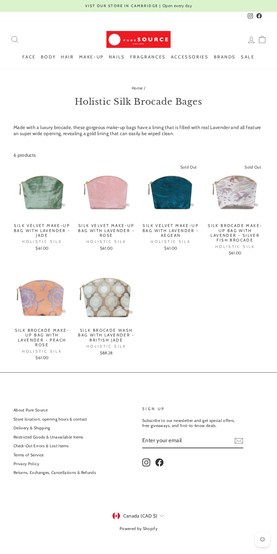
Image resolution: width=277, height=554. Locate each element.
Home (137, 88)
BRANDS (225, 56)
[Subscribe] (238, 441)
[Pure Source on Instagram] (146, 462)
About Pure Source (31, 410)
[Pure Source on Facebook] (159, 462)
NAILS (117, 56)
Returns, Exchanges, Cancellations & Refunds (55, 472)
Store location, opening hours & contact (50, 419)
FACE (28, 56)
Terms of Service (29, 455)
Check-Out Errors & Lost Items (41, 446)
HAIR (67, 56)
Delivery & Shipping (32, 428)
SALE (247, 56)
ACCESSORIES (190, 56)
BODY (48, 56)
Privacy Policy (26, 463)
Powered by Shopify (138, 528)
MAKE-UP (91, 56)
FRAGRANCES (148, 56)
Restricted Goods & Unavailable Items (48, 437)
